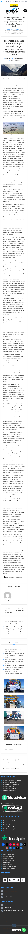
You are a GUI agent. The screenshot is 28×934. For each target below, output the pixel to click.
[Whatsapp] (24, 930)
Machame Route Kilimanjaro (10, 782)
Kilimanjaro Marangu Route (9, 788)
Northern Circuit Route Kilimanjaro (11, 784)
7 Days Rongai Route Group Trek (14, 635)
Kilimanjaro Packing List (9, 860)
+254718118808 (7, 908)
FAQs (13, 932)
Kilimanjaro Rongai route (9, 786)
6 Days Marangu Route (13, 718)
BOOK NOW (15, 5)
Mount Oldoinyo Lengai (9, 829)
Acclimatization (6, 862)
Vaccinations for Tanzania (9, 866)
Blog (17, 932)
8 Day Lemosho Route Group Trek (14, 627)
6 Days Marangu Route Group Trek (14, 629)
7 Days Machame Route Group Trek (15, 633)
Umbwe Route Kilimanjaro (9, 790)
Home (8, 29)
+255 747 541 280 (8, 894)
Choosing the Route (8, 858)
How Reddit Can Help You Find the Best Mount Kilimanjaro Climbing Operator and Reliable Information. (14, 671)
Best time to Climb (7, 864)
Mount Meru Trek (7, 825)
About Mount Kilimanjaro (9, 868)
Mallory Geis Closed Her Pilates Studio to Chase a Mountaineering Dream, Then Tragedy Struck (14, 649)
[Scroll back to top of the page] (14, 925)
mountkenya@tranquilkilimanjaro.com (13, 910)
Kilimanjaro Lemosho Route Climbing (12, 780)
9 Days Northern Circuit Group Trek (15, 631)
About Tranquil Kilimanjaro (8, 803)
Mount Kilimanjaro (15, 29)
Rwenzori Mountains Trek (9, 827)
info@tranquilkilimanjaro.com (11, 897)
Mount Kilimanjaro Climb (9, 820)
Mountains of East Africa (9, 831)
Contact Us (21, 932)
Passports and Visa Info (8, 854)
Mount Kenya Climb (7, 823)
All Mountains (7, 932)
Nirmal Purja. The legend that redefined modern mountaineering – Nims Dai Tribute (14, 655)
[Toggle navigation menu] (25, 10)
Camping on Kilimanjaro (9, 856)
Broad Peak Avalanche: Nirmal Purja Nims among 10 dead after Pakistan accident (14, 661)
